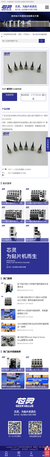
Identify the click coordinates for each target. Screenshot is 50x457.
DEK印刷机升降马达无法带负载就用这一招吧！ (33, 325)
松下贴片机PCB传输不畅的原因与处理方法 (32, 285)
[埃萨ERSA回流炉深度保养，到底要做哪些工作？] (8, 314)
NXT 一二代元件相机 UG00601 (19, 169)
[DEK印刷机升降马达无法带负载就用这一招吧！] (8, 327)
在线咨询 (9, 95)
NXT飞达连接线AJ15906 (17, 173)
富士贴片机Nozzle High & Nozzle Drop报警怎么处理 (31, 338)
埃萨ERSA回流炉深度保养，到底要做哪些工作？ (32, 312)
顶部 (43, 455)
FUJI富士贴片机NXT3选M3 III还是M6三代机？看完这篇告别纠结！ (32, 298)
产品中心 (27, 34)
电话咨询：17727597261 (33, 97)
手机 (31, 455)
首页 (19, 34)
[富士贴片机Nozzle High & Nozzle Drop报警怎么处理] (8, 341)
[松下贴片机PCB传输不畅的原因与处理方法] (8, 287)
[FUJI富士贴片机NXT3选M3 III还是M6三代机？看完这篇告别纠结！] (8, 301)
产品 (18, 455)
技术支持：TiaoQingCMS (30, 449)
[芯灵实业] (7, 8)
